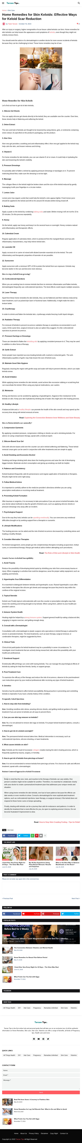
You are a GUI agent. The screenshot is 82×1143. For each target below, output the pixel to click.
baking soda (38, 212)
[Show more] (45, 835)
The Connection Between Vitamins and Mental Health (33, 948)
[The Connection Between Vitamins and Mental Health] (7, 950)
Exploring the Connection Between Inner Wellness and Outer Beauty (52, 418)
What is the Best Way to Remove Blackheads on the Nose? (67, 863)
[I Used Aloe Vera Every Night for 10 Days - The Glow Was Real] (7, 969)
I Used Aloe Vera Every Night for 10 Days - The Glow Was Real (13, 863)
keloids (52, 32)
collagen (36, 750)
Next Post (75, 898)
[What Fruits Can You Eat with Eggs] (7, 979)
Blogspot (32, 1137)
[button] (3, 3)
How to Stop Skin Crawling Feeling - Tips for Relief (59, 822)
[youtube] (38, 1039)
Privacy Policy (34, 1133)
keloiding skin (32, 341)
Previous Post (8, 898)
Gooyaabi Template (54, 1137)
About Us (23, 1133)
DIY (19, 1008)
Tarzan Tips (20, 1139)
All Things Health (9, 1008)
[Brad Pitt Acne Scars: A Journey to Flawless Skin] (7, 1102)
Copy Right (54, 1133)
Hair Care (27, 1008)
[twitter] (48, 1039)
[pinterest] (43, 1039)
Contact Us (64, 1133)
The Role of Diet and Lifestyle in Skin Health (62, 553)
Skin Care (11, 10)
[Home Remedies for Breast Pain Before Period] (7, 959)
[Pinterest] (37, 835)
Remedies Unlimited (51, 1008)
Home (4, 10)
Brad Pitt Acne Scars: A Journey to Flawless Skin (31, 1099)
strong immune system (33, 617)
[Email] (41, 835)
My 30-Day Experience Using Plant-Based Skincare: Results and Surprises (40, 864)
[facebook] (34, 1039)
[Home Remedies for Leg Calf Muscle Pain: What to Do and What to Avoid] (7, 1111)
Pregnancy (37, 1008)
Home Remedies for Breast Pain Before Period (30, 957)
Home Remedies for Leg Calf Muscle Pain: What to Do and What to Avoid (40, 1109)
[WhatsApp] (32, 835)
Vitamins (74, 1008)
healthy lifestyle (25, 409)
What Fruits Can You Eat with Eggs (26, 977)
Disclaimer (44, 1133)
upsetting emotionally (41, 518)
